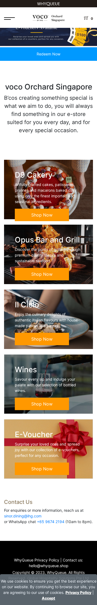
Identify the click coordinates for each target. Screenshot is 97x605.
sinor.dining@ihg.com (22, 516)
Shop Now (42, 215)
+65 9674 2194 (50, 521)
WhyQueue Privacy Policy (36, 560)
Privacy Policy (78, 592)
